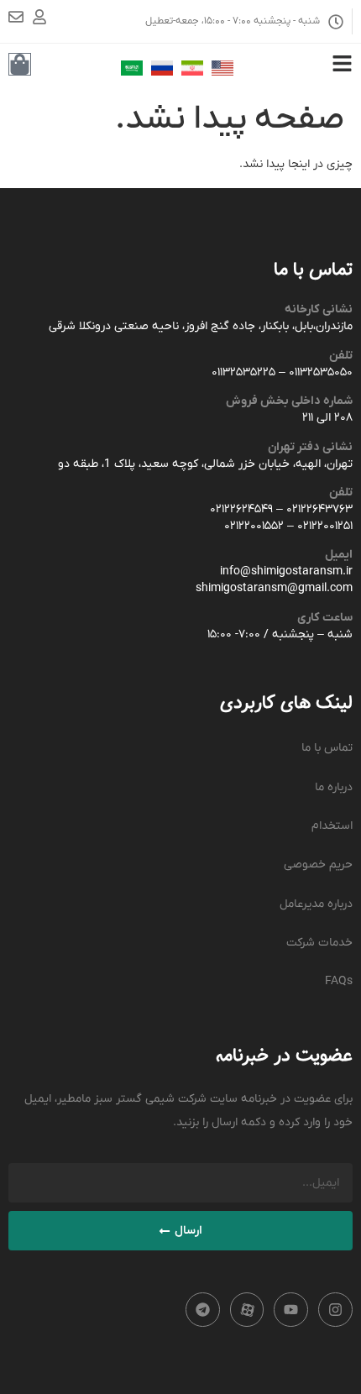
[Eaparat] (247, 1309)
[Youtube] (291, 1309)
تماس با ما (327, 748)
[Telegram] (203, 1309)
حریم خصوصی (318, 865)
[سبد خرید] (19, 64)
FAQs (339, 981)
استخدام (332, 826)
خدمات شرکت (319, 943)
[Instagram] (335, 1309)
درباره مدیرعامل (316, 904)
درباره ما (334, 787)
